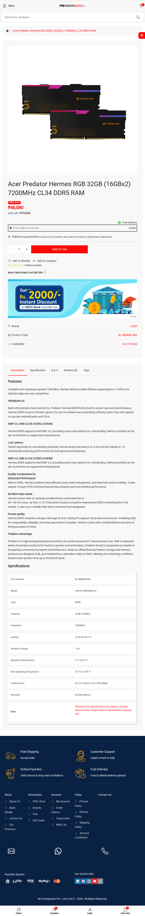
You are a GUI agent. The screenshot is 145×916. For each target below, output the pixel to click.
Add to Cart (59, 249)
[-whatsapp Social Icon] (100, 881)
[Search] (138, 17)
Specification (37, 370)
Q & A (54, 370)
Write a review (34, 265)
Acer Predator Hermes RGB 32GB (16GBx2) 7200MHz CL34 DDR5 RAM (54, 30)
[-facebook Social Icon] (83, 881)
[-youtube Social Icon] (94, 881)
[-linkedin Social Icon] (77, 881)
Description (17, 370)
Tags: (86, 370)
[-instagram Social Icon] (89, 881)
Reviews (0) (70, 370)
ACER (133, 326)
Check (132, 227)
